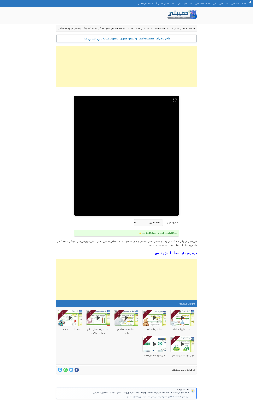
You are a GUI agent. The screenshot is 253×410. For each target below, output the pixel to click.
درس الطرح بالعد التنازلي (154, 329)
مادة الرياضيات (151, 28)
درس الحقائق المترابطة (182, 329)
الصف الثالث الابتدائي (202, 3)
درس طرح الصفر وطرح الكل (182, 355)
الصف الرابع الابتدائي (185, 3)
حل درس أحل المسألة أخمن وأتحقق (175, 253)
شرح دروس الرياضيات (137, 28)
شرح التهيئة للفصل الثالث (154, 355)
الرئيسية (250, 2)
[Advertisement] (126, 66)
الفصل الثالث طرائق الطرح (119, 28)
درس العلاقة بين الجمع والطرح (126, 331)
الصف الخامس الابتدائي (166, 3)
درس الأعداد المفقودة (70, 329)
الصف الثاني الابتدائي (220, 3)
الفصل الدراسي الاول (165, 28)
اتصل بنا (192, 406)
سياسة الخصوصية (178, 406)
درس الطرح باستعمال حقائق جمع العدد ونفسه (98, 331)
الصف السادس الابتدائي (146, 3)
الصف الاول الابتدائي (238, 3)
